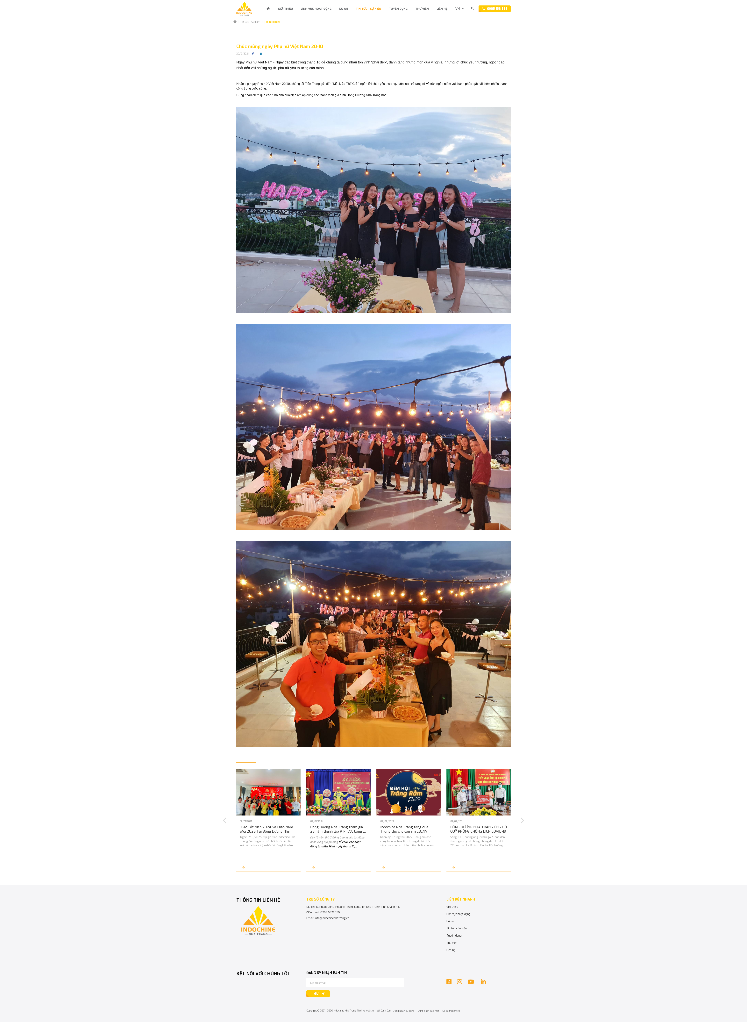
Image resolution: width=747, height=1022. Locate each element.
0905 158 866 (497, 9)
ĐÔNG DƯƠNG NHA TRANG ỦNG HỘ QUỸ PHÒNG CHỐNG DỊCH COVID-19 (478, 829)
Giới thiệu (285, 9)
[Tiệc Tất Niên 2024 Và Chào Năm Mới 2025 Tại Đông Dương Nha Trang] (268, 792)
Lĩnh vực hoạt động (316, 9)
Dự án (343, 9)
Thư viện (422, 9)
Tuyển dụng (398, 9)
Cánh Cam (386, 1010)
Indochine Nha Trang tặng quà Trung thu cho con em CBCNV (404, 829)
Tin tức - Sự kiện (368, 9)
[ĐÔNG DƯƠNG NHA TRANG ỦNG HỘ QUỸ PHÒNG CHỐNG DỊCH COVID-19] (478, 792)
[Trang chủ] (268, 9)
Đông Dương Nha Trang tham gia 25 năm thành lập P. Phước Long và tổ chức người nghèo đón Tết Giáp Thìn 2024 (338, 829)
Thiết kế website (365, 1010)
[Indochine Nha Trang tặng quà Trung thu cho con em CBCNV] (408, 792)
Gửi (316, 994)
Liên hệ (442, 9)
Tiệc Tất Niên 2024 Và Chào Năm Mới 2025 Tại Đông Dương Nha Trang (266, 829)
